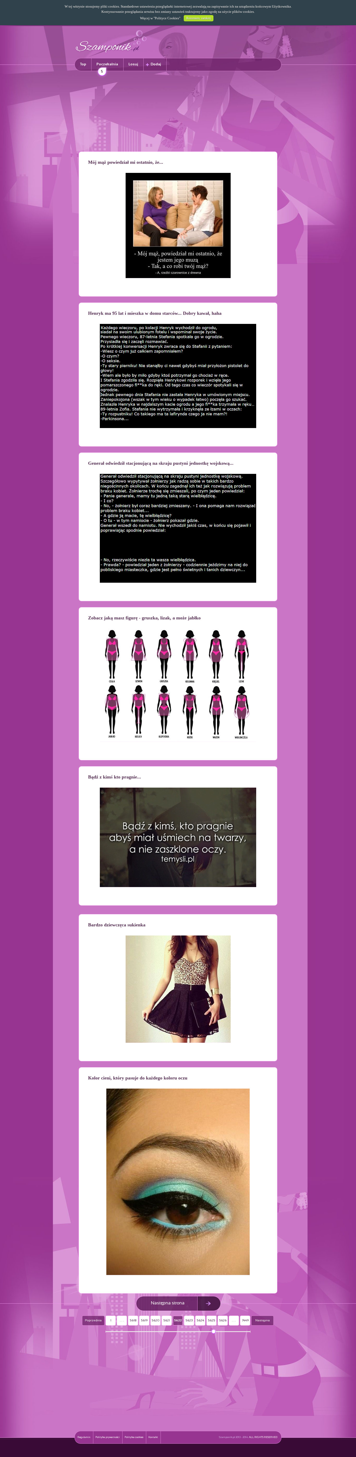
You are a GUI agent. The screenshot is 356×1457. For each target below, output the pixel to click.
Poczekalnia (107, 67)
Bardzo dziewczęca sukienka (116, 924)
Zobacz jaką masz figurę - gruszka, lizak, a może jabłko (144, 617)
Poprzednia (93, 1320)
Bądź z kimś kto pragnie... (114, 777)
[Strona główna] (111, 53)
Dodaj (156, 64)
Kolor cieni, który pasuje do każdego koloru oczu (137, 1078)
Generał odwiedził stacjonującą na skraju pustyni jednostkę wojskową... (161, 463)
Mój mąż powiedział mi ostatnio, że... (125, 162)
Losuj (133, 64)
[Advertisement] (178, 112)
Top (83, 64)
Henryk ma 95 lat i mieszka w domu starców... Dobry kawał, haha (155, 313)
